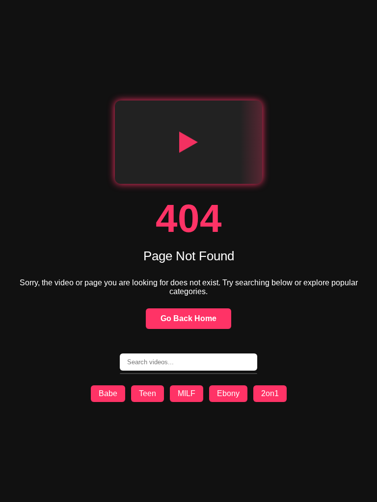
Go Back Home (188, 318)
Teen (147, 393)
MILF (186, 393)
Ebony (228, 393)
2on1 (270, 393)
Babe (108, 393)
